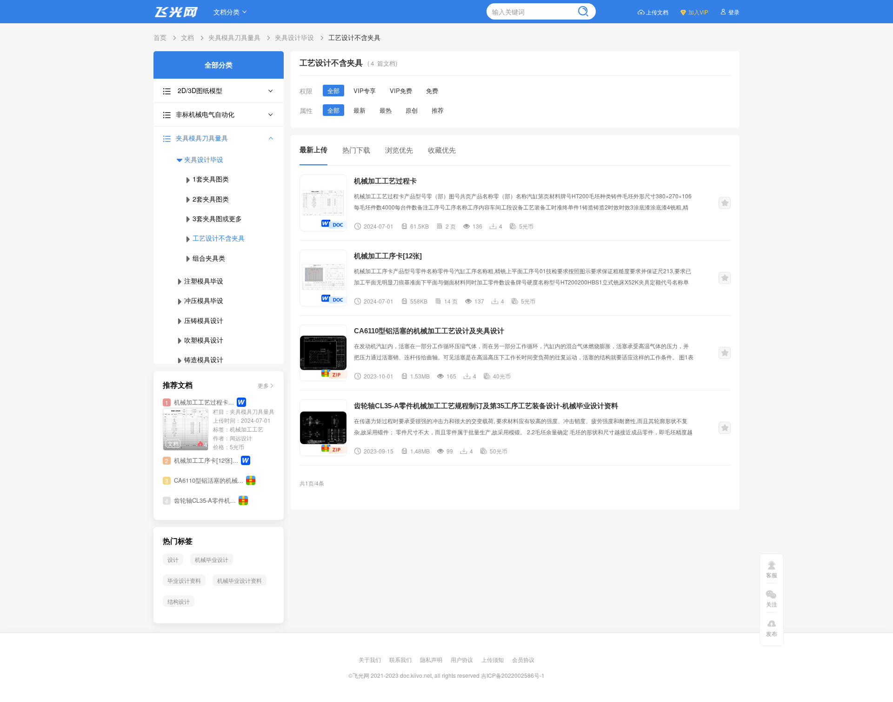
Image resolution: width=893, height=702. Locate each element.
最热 (386, 110)
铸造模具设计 (203, 359)
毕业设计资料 (184, 580)
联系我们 (401, 659)
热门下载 (356, 150)
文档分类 (226, 11)
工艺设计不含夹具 (354, 37)
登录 (734, 12)
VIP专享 (364, 90)
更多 (263, 385)
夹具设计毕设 (294, 37)
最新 (359, 110)
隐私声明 (432, 659)
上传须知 (493, 659)
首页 (160, 37)
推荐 (438, 110)
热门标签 (178, 541)
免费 (432, 90)
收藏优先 (442, 150)
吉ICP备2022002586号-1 (513, 675)
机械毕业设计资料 (239, 580)
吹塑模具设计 (203, 339)
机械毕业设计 (211, 559)
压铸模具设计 (203, 320)
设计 (173, 559)
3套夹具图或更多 (217, 218)
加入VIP (698, 12)
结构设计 (178, 601)
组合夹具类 (209, 258)
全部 (333, 90)
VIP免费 (401, 90)
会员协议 (523, 659)
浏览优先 (399, 150)
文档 (187, 37)
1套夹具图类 (211, 178)
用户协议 (462, 659)
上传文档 (657, 12)
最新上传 (313, 150)
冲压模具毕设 (203, 300)
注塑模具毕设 (203, 280)
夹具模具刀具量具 (234, 37)
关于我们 (370, 659)
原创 (412, 110)
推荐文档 (178, 385)
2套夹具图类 (211, 198)
